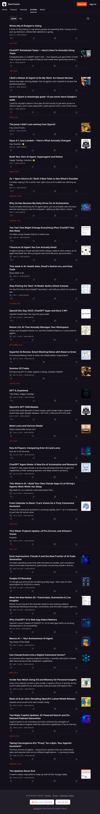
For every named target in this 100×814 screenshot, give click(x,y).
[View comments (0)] (34, 38)
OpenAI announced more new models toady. (29, 702)
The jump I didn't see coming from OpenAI (32, 124)
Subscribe (82, 4)
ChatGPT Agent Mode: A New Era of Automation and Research (43, 464)
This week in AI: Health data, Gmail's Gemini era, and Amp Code (40, 268)
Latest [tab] (13, 18)
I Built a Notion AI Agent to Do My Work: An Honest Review (41, 78)
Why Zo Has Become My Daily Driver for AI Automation (39, 203)
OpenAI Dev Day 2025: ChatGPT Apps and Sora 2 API (38, 310)
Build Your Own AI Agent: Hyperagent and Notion (36, 156)
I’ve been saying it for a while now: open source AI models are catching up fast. (42, 183)
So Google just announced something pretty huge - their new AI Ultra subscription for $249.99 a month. (40, 583)
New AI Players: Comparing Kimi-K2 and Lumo (34, 448)
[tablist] (16, 18)
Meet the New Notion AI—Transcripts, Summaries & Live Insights (40, 599)
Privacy (48, 795)
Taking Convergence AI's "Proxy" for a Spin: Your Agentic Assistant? (40, 744)
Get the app (63, 802)
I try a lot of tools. (17, 127)
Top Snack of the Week (19, 642)
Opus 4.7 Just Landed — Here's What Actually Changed (40, 140)
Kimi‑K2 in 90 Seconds (19, 451)
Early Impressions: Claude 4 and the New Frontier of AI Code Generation (42, 558)
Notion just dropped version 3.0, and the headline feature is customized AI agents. (42, 331)
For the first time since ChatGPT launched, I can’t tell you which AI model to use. (43, 290)
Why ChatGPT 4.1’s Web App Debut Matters (33, 619)
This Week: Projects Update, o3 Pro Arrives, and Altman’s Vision (40, 532)
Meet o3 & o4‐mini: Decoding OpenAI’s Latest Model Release (42, 698)
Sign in (93, 4)
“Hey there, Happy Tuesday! (21, 394)
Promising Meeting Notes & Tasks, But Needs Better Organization (38, 355)
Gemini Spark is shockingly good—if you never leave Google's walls (43, 98)
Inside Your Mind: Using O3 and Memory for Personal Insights (43, 679)
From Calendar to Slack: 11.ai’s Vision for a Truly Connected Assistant (41, 504)
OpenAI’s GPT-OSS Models (23, 407)
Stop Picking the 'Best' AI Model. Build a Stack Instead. (39, 286)
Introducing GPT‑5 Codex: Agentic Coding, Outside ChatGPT (36, 371)
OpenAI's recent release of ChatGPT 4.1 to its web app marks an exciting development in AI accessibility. (41, 624)
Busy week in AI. (16, 273)
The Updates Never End (22, 771)
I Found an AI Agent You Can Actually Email (33, 247)
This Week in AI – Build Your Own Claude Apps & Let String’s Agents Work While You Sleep (42, 485)
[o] (86, 144)
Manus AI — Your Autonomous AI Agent (31, 638)
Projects (13, 537)
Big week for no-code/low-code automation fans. (31, 490)
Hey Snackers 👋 (16, 144)
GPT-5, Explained (18, 390)
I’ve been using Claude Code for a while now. (29, 234)
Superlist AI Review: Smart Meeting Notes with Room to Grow (42, 352)
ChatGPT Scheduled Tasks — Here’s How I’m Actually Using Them (41, 52)
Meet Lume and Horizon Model (26, 426)
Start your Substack (43, 802)
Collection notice (66, 795)
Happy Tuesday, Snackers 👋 (22, 160)
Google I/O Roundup (20, 578)
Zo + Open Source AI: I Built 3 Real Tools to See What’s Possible (43, 178)
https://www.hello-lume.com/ (22, 429)
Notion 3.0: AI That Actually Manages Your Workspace (39, 327)
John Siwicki (22, 35)
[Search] (88, 18)
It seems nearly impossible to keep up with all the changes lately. (38, 774)
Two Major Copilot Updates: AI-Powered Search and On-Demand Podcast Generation (39, 717)
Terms (55, 795)
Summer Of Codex (19, 368)
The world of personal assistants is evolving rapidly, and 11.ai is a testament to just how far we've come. (43, 510)
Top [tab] (20, 18)
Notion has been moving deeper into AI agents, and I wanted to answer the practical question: (43, 82)
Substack (37, 808)
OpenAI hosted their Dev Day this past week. (29, 314)
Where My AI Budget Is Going (25, 26)
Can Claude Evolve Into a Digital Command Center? (37, 655)
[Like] (11, 65)
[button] (5, 9)
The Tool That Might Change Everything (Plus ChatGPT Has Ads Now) (41, 229)
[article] (50, 32)
